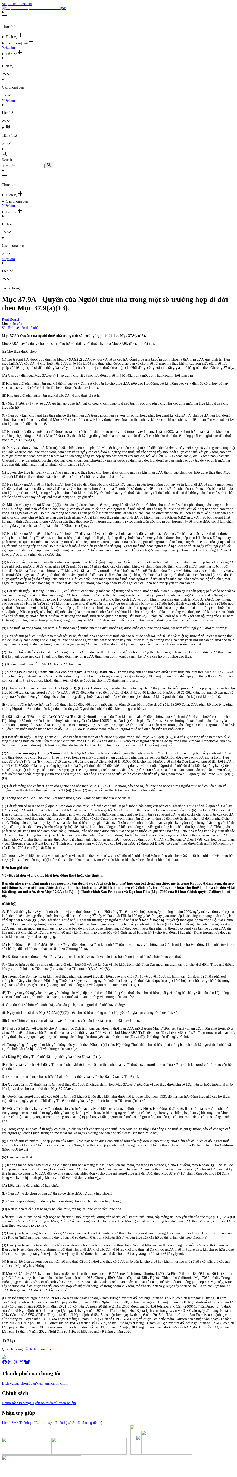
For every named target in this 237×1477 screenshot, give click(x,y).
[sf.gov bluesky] (27, 1364)
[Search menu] (118, 152)
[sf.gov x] (21, 1364)
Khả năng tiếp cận (91, 1423)
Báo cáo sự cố (45, 1423)
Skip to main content (17, 4)
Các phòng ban (25, 1383)
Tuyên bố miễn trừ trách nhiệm (53, 1403)
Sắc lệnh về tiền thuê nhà (20, 328)
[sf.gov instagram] (10, 1364)
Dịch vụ (8, 1383)
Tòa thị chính (58, 1383)
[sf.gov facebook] (4, 1364)
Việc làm (8, 47)
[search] (49, 165)
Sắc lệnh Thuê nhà (37, 1349)
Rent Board (10, 319)
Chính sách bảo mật (16, 1403)
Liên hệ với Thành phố (18, 1423)
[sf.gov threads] (16, 1364)
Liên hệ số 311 (67, 1423)
